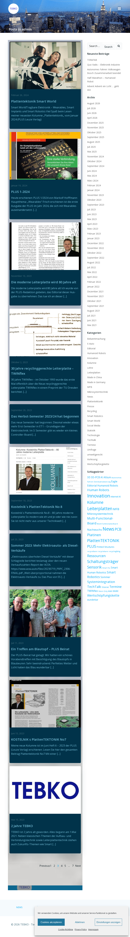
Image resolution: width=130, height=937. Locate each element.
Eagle (114, 481)
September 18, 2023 (21, 500)
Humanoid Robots (96, 353)
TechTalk (94, 586)
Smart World (93, 420)
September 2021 (95, 305)
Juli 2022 (91, 267)
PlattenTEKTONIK (103, 540)
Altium (107, 477)
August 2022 (93, 262)
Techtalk (91, 439)
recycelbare (92, 551)
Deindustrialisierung (102, 482)
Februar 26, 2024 (20, 95)
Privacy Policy (81, 929)
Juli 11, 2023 (17, 642)
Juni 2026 (92, 113)
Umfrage (91, 449)
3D (88, 477)
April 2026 (92, 117)
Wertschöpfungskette (98, 464)
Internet (114, 496)
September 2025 (95, 137)
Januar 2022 (93, 286)
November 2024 (95, 156)
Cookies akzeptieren (51, 922)
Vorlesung (92, 459)
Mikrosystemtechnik (97, 391)
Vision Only (102, 591)
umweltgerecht (95, 454)
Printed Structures (105, 547)
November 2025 (95, 127)
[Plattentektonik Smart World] (45, 65)
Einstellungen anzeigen (108, 922)
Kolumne (91, 362)
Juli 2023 (91, 209)
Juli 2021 (91, 315)
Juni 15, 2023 (17, 733)
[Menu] (119, 8)
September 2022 (95, 257)
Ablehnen (80, 922)
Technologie (93, 435)
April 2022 (92, 276)
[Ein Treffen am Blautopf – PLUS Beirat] (45, 613)
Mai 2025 (92, 151)
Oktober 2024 (94, 161)
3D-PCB (95, 477)
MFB (89, 386)
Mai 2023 (92, 219)
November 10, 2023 (21, 275)
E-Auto (90, 343)
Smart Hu (106, 568)
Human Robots (98, 490)
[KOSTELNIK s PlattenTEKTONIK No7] (45, 703)
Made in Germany (96, 382)
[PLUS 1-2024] (45, 155)
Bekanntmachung (96, 338)
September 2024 (95, 166)
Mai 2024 (92, 175)
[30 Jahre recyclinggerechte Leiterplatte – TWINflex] (45, 332)
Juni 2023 (92, 214)
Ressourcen (96, 555)
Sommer (105, 577)
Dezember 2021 (95, 291)
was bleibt (113, 591)
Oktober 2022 (94, 252)
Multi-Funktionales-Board (107, 524)
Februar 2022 (94, 281)
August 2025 (93, 141)
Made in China (94, 377)
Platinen (94, 535)
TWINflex (92, 591)
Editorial (91, 348)
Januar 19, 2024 (19, 185)
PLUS (91, 546)
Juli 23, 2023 (17, 539)
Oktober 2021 (94, 300)
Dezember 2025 (95, 122)
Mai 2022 (92, 272)
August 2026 (93, 103)
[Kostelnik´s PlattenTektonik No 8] (45, 470)
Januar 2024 (93, 190)
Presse (90, 406)
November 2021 (95, 296)
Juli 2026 (91, 108)
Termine (91, 444)
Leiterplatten (93, 372)
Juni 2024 (92, 170)
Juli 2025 (91, 146)
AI (102, 477)
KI (120, 496)
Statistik (91, 430)
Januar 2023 (93, 238)
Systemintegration (101, 581)
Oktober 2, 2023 (19, 362)
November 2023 (95, 195)
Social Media (93, 425)
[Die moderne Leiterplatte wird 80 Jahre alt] (45, 246)
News (90, 396)
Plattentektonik (95, 401)
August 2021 (93, 310)
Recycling (92, 411)
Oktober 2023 (94, 199)
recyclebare (103, 551)
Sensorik (94, 567)
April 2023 (92, 223)
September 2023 (95, 204)
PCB (118, 529)
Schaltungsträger (103, 561)
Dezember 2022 (95, 243)
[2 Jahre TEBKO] (45, 789)
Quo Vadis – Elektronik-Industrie (103, 64)
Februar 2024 (94, 185)
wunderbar (92, 599)
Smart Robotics (95, 416)
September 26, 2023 (21, 410)
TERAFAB (92, 59)
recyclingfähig (114, 551)
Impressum (93, 929)
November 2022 (95, 248)
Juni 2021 (92, 320)
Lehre (90, 367)
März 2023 (92, 228)
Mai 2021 (92, 325)
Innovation (92, 358)
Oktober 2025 (94, 132)
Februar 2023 (94, 233)
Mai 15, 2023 (17, 819)
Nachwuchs (94, 529)
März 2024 (92, 180)
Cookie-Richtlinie (65, 929)
